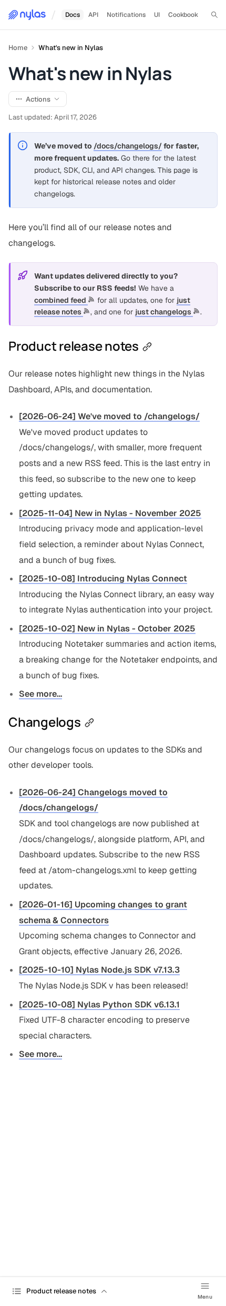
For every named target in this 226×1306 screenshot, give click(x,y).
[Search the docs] (214, 14)
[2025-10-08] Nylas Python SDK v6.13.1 (99, 1004)
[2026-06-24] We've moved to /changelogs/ (109, 416)
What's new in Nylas (70, 47)
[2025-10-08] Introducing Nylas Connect (103, 578)
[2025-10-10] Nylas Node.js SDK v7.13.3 (99, 969)
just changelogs (164, 311)
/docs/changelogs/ (128, 146)
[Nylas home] (27, 14)
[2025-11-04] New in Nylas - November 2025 (110, 513)
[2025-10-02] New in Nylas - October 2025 (107, 628)
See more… (40, 693)
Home (17, 47)
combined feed (61, 300)
